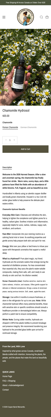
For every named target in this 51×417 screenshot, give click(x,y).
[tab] (8, 167)
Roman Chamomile (10, 127)
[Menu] (4, 17)
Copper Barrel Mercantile (16, 407)
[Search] (41, 17)
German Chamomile (28, 127)
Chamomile (7, 122)
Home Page (7, 376)
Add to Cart (25, 149)
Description (7, 167)
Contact (5, 389)
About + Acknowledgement (13, 385)
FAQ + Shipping (8, 380)
